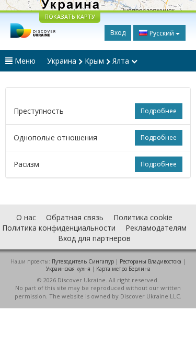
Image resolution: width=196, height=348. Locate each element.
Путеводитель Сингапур (83, 261)
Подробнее (159, 110)
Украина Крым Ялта (89, 61)
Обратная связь (74, 217)
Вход (117, 32)
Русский (162, 33)
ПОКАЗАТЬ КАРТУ (69, 16)
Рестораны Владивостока (150, 261)
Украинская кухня (68, 268)
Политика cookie (142, 217)
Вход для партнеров (94, 238)
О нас (26, 217)
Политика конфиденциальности (59, 228)
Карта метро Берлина (123, 268)
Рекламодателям (156, 228)
